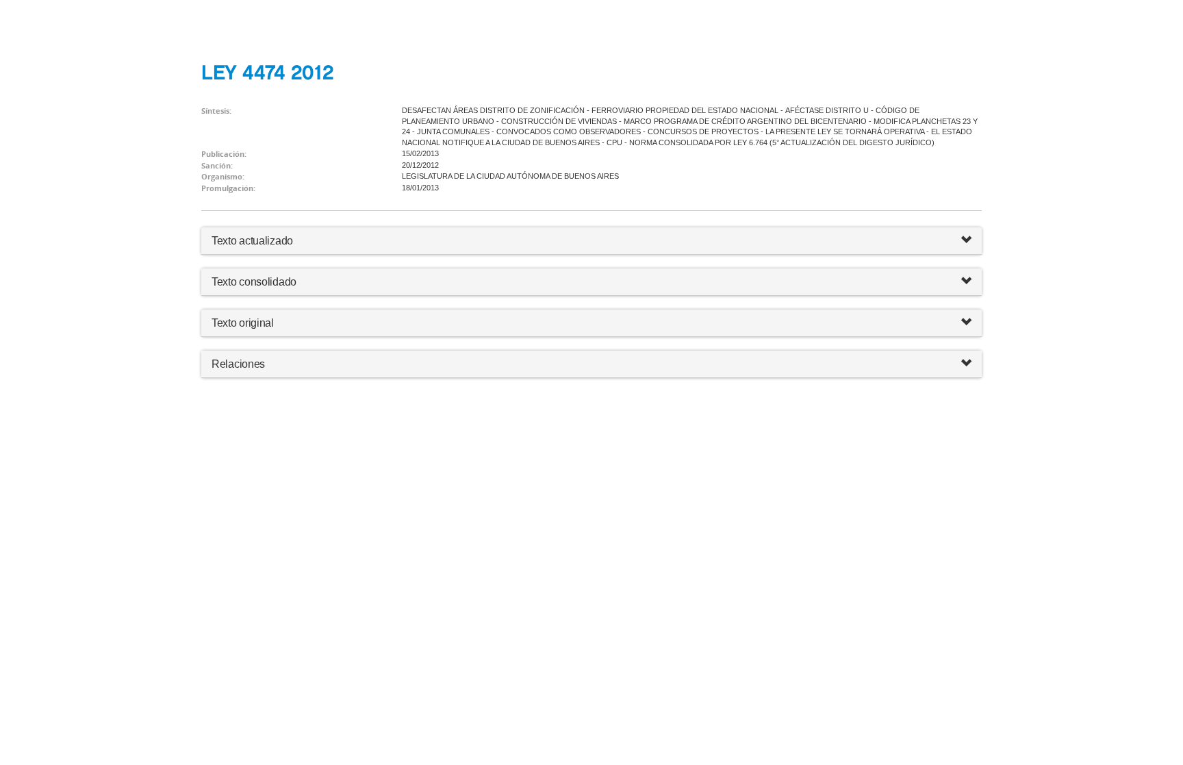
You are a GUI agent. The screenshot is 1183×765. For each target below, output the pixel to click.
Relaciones (238, 364)
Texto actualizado (252, 241)
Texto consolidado (254, 282)
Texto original (243, 323)
